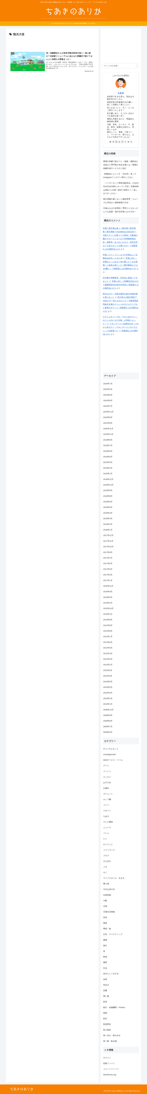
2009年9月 (107, 715)
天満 (105, 906)
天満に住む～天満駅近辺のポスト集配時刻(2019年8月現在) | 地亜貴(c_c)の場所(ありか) (121, 284)
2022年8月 (107, 423)
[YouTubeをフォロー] (119, 142)
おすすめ (107, 782)
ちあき (121, 93)
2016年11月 (108, 586)
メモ (105, 867)
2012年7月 (107, 636)
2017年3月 (107, 575)
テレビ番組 (108, 822)
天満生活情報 (109, 912)
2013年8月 (107, 620)
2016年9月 (107, 592)
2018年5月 (107, 507)
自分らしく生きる (111, 974)
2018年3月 (107, 518)
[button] (137, 66)
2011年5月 (107, 676)
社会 (105, 968)
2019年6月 (107, 451)
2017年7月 (107, 558)
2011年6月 (107, 670)
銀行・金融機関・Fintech (114, 1007)
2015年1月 (107, 614)
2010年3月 (107, 693)
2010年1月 (107, 704)
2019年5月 (107, 457)
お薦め (106, 788)
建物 (105, 940)
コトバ (106, 805)
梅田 (105, 962)
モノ (105, 872)
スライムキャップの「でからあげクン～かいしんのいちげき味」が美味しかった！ (120, 320)
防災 (105, 1019)
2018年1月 (107, 530)
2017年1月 (107, 580)
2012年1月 (107, 665)
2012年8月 (107, 631)
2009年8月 (107, 721)
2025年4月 (107, 389)
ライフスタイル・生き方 (114, 878)
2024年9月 (107, 395)
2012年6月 (107, 642)
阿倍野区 (107, 1024)
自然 (105, 979)
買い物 (106, 996)
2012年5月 (107, 648)
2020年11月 (108, 429)
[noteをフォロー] (122, 142)
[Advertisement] (52, 43)
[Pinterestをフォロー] (125, 142)
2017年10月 (108, 547)
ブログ (106, 856)
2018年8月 (107, 496)
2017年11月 (108, 541)
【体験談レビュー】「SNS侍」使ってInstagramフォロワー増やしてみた (119, 175)
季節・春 (107, 929)
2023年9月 (107, 417)
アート (106, 766)
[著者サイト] (110, 142)
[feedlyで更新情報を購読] (128, 142)
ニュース (107, 827)
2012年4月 (107, 653)
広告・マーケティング (113, 934)
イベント (107, 771)
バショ (106, 833)
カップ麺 (107, 799)
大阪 (105, 900)
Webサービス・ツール (113, 760)
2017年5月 (107, 569)
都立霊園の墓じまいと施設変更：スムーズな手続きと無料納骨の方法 (120, 201)
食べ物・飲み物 (110, 1041)
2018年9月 (107, 490)
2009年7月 (107, 726)
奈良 (105, 917)
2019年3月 (107, 462)
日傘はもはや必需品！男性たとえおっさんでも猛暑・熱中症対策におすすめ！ (120, 210)
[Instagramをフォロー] (116, 142)
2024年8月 (107, 400)
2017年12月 (108, 535)
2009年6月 (107, 732)
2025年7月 (107, 384)
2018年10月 (108, 485)
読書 (105, 990)
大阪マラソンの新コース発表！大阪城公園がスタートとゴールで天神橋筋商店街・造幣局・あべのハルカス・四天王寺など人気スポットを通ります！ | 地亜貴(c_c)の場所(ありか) (120, 242)
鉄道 (105, 1002)
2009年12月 (108, 710)
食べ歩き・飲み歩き (112, 1035)
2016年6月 (107, 597)
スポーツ (107, 811)
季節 (105, 923)
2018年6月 (107, 502)
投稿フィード (109, 1063)
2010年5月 (107, 687)
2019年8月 (107, 440)
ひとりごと (108, 844)
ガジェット (108, 794)
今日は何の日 (109, 889)
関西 (105, 1013)
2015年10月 (108, 608)
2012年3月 (107, 659)
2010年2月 (107, 698)
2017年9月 (107, 552)
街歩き (106, 985)
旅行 (105, 945)
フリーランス (109, 850)
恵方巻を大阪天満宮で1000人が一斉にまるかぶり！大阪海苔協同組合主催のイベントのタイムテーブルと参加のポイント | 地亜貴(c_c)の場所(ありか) (120, 304)
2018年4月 (107, 513)
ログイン (107, 1058)
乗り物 (106, 884)
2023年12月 (108, 412)
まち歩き (107, 861)
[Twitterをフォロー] (113, 142)
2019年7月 (107, 445)
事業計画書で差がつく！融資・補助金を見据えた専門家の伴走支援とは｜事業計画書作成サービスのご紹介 (120, 164)
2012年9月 (107, 625)
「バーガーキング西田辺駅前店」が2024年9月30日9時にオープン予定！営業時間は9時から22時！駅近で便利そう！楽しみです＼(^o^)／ (120, 188)
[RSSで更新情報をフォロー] (131, 142)
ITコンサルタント (110, 749)
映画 (105, 957)
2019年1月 (107, 473)
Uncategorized (109, 754)
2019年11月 (108, 434)
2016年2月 (107, 603)
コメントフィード (111, 1069)
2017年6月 (107, 563)
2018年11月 (108, 479)
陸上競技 (107, 1030)
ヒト (105, 839)
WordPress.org (109, 1075)
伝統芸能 (107, 895)
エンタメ (107, 777)
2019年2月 (107, 468)
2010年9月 (107, 681)
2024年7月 (107, 406)
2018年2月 (107, 524)
